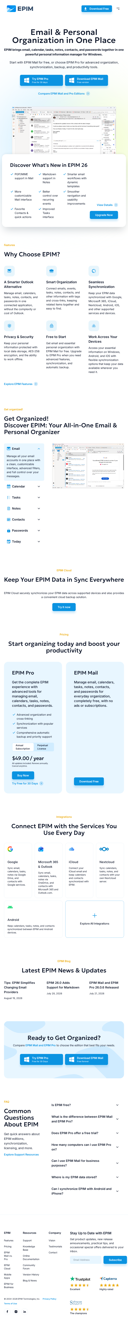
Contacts (18, 519)
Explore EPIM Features (18, 384)
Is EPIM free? (61, 1105)
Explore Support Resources (21, 1154)
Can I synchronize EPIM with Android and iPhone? (82, 1191)
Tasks (16, 497)
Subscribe (115, 1260)
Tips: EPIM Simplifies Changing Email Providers (19, 987)
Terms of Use (10, 1303)
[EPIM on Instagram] (16, 1311)
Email (16, 448)
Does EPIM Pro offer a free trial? (75, 1133)
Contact (53, 1252)
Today (16, 541)
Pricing (8, 1246)
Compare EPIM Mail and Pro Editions (61, 93)
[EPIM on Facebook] (7, 1311)
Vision (52, 1240)
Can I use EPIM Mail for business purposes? (75, 1163)
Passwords (20, 530)
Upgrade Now (104, 215)
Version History (31, 1274)
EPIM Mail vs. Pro (8, 1256)
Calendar (18, 486)
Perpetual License (42, 747)
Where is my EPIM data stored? (74, 1177)
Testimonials (55, 1246)
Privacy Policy (49, 1299)
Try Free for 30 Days (25, 783)
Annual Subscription (23, 747)
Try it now (64, 607)
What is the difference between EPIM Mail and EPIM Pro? (82, 1119)
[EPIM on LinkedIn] (24, 1311)
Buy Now (23, 775)
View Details (105, 205)
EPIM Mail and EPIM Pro (41, 1045)
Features (8, 1240)
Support (27, 1240)
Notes (16, 508)
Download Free (99, 8)
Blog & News (30, 1280)
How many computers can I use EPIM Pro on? (81, 1147)
